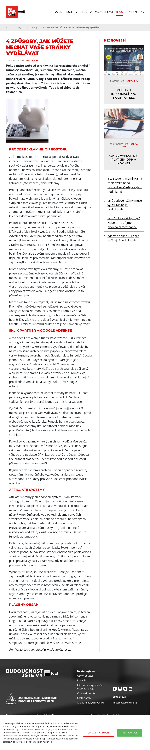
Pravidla (81, 680)
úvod (8, 27)
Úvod (58, 12)
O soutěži (86, 12)
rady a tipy (32, 27)
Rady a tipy (32, 61)
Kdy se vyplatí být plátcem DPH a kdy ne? (124, 159)
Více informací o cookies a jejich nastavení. (32, 741)
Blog (119, 12)
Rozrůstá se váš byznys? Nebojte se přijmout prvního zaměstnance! (124, 222)
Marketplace (104, 12)
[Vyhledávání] (141, 12)
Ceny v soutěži (85, 675)
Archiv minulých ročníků (90, 702)
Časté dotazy (84, 698)
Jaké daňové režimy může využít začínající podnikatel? (125, 205)
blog (19, 27)
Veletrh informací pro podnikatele (123, 94)
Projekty (71, 12)
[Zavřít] (146, 718)
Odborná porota (86, 693)
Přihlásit (133, 12)
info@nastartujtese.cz (125, 702)
